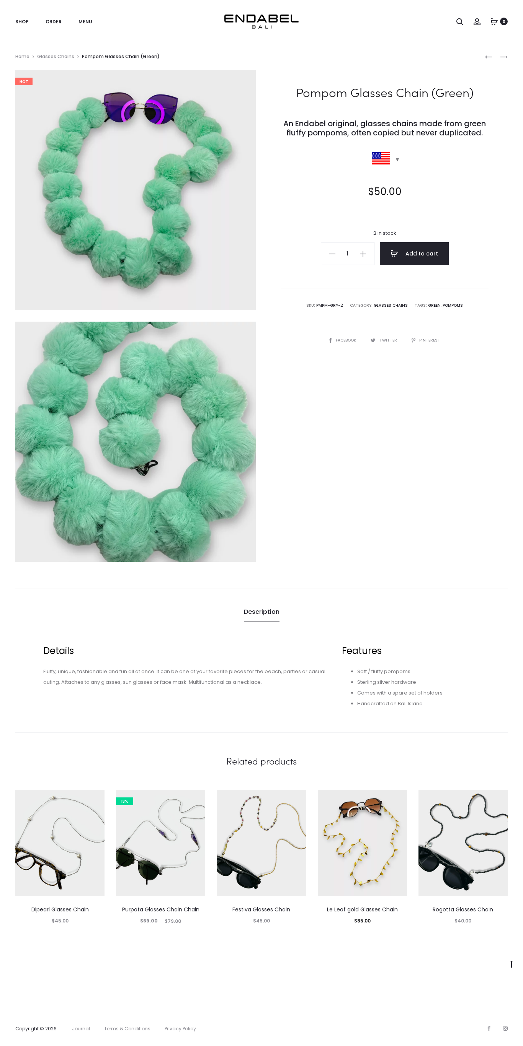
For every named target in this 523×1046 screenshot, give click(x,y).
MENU (85, 21)
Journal (81, 1028)
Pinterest (429, 340)
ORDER (54, 21)
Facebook (346, 340)
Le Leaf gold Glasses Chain (362, 909)
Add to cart (421, 253)
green (434, 305)
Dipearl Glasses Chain (60, 909)
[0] (494, 21)
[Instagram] (505, 1028)
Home (22, 56)
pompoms (453, 305)
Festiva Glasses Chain (261, 909)
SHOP (22, 21)
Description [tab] (261, 611)
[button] (332, 253)
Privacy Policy (180, 1028)
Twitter (388, 340)
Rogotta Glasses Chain (463, 909)
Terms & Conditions (127, 1028)
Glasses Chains (55, 56)
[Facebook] (488, 1028)
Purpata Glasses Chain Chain (160, 909)
